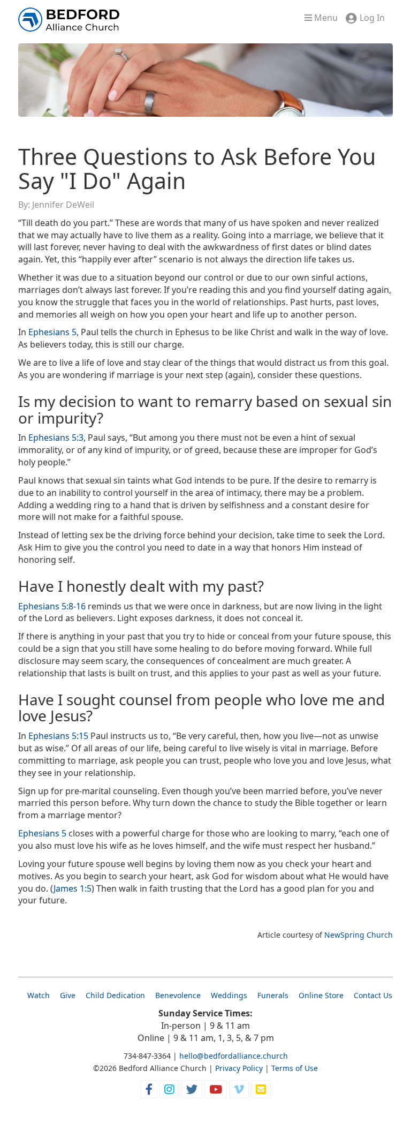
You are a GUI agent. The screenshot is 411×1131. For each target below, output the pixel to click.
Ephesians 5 (52, 332)
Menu (325, 18)
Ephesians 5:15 (58, 736)
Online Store (321, 995)
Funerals (272, 995)
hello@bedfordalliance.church (233, 1056)
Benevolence (178, 995)
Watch (38, 995)
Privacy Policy (239, 1068)
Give (67, 995)
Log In (372, 18)
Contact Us (373, 995)
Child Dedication (115, 995)
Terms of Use (294, 1068)
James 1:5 (73, 888)
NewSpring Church (358, 935)
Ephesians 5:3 (55, 437)
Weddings (229, 995)
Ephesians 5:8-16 (52, 606)
